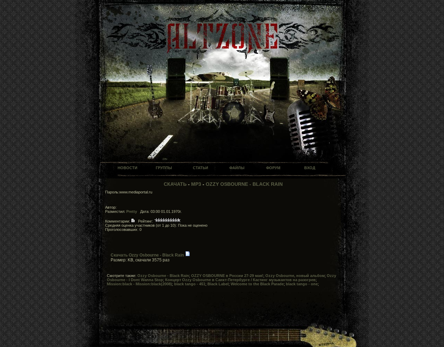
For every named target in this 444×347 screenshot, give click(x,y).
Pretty (131, 211)
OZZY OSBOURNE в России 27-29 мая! (227, 276)
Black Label (218, 284)
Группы (164, 168)
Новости (127, 168)
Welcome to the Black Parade (257, 284)
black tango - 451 (189, 284)
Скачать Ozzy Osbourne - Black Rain (147, 255)
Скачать (175, 184)
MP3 (196, 184)
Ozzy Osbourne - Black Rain (244, 184)
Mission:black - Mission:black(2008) (139, 284)
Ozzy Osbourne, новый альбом (295, 276)
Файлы (237, 168)
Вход (309, 168)
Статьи (200, 168)
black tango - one (302, 284)
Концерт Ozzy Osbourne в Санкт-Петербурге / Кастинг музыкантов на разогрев (240, 280)
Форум (273, 168)
